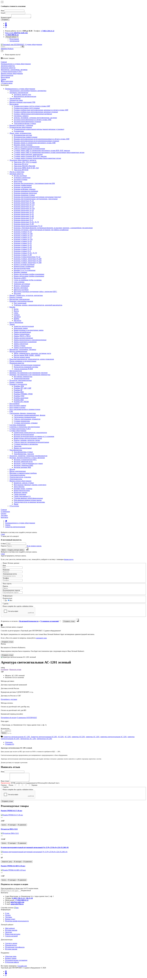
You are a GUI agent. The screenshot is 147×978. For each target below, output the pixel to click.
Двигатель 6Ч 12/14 (21, 164)
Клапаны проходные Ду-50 (24, 218)
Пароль (3, 546)
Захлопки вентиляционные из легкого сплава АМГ (32, 120)
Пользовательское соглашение (16, 960)
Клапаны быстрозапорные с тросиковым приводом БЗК (34, 183)
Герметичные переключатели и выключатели (30, 432)
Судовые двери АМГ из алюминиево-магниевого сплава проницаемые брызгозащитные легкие (49, 152)
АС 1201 (68, 737)
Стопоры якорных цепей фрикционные (28, 498)
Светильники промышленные (25, 417)
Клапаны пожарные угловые (24, 195)
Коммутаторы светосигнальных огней (28, 438)
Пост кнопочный (20, 303)
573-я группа (14, 506)
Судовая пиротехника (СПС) (20, 429)
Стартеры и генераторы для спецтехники (24, 427)
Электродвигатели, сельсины (20, 477)
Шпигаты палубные (21, 290)
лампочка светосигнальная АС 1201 (113, 737)
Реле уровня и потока (17, 407)
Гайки (16, 313)
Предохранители (15, 371)
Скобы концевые (20, 494)
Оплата (8, 915)
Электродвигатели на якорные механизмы (29, 502)
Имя (2, 11)
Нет (10, 600)
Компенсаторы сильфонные (24, 266)
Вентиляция (13, 104)
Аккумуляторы (14, 98)
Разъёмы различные (21, 398)
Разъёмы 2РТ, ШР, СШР (22, 388)
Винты (16, 311)
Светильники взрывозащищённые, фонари (29, 415)
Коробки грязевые (20, 272)
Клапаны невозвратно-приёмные (26, 191)
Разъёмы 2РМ (19, 386)
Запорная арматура (16, 174)
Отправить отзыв (7, 801)
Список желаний (11, 936)
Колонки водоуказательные (24, 434)
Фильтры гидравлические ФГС (25, 460)
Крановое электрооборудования (21, 301)
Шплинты (17, 320)
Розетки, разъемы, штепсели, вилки (27, 440)
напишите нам (41, 638)
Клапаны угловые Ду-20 (23, 241)
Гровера (17, 315)
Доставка (8, 917)
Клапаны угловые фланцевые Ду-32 (27, 257)
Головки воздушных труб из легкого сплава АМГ (32, 106)
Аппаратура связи (16, 100)
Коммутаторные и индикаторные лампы (28, 330)
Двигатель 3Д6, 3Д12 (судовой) (25, 162)
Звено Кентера (19, 487)
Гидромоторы (19, 131)
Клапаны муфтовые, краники (24, 189)
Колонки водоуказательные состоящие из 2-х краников (34, 436)
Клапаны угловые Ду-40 (23, 247)
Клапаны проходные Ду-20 (24, 210)
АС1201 (61, 737)
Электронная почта (10, 574)
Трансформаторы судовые (23, 452)
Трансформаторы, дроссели (24, 454)
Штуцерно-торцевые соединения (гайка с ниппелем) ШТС (35, 291)
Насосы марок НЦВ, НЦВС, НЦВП (27, 355)
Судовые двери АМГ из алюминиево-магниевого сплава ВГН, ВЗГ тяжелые (42, 150)
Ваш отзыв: (5, 781)
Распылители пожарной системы (26, 367)
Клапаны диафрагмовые (23, 185)
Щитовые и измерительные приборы (23, 473)
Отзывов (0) (9, 744)
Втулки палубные (20, 176)
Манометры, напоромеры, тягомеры (22, 349)
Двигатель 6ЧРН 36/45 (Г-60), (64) (26, 168)
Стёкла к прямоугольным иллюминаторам (29, 148)
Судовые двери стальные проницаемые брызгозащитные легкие (37, 158)
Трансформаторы (15, 450)
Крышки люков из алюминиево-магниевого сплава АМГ (35, 143)
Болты (16, 309)
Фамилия (6, 570)
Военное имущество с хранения (21, 125)
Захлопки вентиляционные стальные (27, 121)
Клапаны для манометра (23, 187)
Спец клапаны (19, 282)
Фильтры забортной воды (23, 461)
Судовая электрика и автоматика (26, 444)
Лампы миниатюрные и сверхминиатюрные (30, 340)
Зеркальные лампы (21, 328)
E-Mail (3, 544)
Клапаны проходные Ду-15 (24, 206)
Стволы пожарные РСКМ (23, 369)
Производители (11, 945)
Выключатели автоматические (25, 96)
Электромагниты (15, 479)
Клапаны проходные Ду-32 (24, 214)
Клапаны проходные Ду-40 (24, 216)
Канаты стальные (15, 297)
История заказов (11, 930)
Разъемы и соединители (18, 384)
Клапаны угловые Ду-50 (23, 249)
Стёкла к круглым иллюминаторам (26, 147)
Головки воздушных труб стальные (27, 108)
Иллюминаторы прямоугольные (25, 137)
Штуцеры (17, 293)
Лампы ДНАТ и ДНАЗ (22, 336)
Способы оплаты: (7, 908)
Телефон (6, 578)
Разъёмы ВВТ (19, 392)
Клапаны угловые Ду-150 (23, 239)
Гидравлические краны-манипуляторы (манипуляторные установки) (39, 129)
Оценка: (4, 785)
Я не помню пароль (34, 546)
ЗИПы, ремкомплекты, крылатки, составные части (32, 353)
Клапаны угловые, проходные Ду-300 (27, 262)
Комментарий (6, 17)
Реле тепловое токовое (17, 405)
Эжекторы (17, 446)
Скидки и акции (11, 943)
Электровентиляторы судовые (25, 123)
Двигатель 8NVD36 (21, 170)
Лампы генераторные (22, 334)
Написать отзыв (15, 669)
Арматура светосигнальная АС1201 (44, 737)
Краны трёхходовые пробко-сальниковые (29, 276)
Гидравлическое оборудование (20, 127)
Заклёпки (17, 317)
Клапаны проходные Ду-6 (23, 220)
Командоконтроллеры (22, 490)
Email (3, 13)
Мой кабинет (10, 928)
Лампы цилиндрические (23, 347)
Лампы (12, 324)
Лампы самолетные (21, 344)
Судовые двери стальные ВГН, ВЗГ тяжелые (30, 156)
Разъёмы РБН (19, 400)
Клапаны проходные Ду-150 (24, 208)
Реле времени (14, 403)
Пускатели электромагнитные (20, 380)
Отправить (5, 19)
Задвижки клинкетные (22, 177)
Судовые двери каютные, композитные (28, 154)
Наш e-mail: (16, 33)
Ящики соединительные (23, 448)
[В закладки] (8, 733)
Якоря (16, 504)
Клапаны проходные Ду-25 (24, 212)
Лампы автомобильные (22, 332)
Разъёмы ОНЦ (19, 396)
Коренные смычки (20, 492)
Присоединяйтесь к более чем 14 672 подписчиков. (20, 888)
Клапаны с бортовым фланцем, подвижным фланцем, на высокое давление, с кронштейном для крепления (53, 228)
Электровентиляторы (17, 475)
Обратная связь (10, 956)
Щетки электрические (17, 471)
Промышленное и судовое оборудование (20, 89)
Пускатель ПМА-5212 (9, 829)
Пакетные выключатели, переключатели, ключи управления (31, 359)
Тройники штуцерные (22, 284)
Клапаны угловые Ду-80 (23, 255)
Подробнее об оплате (8, 718)
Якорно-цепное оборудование (20, 481)
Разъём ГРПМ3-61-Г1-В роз (11, 811)
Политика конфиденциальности (17, 921)
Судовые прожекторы (22, 421)
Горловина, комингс (21, 116)
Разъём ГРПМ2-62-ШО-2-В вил (13, 866)
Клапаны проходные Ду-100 (24, 203)
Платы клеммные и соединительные (22, 361)
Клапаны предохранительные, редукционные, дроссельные (36, 199)
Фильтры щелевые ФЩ (22, 467)
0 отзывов (4, 669)
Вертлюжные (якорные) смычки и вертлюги (30, 485)
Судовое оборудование (17, 431)
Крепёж (12, 307)
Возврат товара (10, 958)
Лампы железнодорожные (23, 338)
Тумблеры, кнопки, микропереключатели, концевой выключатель (38, 305)
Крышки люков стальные (23, 145)
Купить (4, 733)
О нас (7, 913)
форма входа (68, 559)
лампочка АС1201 (78, 737)
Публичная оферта (12, 962)
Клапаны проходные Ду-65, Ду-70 (26, 222)
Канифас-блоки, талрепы (23, 488)
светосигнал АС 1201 (28, 739)
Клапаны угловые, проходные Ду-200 (27, 259)
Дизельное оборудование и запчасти (22, 160)
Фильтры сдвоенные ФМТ (23, 465)
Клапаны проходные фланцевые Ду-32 (28, 226)
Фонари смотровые (21, 288)
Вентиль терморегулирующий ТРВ (22, 102)
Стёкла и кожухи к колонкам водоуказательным (31, 442)
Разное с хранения (16, 382)
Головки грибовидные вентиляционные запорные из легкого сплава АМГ (41, 110)
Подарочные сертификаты (15, 947)
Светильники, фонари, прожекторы (22, 413)
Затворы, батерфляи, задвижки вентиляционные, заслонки (35, 118)
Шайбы (16, 318)
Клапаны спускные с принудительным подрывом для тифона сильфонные (41, 230)
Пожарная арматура (16, 363)
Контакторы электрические (19, 299)
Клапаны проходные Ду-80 (24, 224)
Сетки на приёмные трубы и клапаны (28, 280)
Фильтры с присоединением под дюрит (28, 463)
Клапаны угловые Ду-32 (23, 245)
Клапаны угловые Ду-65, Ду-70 (25, 253)
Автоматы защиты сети (22, 94)
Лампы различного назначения (25, 342)
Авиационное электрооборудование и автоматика (27, 91)
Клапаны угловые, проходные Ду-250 (27, 261)
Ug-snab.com (22, 966)
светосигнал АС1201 (44, 739)
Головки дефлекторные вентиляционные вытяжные (33, 114)
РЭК (11, 411)
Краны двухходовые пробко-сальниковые (29, 274)
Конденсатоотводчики (22, 268)
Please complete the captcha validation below (18, 606)
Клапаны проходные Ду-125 (24, 205)
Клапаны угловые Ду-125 (23, 235)
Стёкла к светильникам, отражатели (27, 419)
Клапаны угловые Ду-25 (23, 243)
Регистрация (14, 39)
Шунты (12, 469)
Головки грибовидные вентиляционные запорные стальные (36, 112)
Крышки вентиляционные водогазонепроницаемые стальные (36, 141)
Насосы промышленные (18, 351)
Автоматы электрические (18, 92)
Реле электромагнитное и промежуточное (24, 409)
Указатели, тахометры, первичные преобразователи (28, 456)
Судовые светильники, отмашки (26, 423)
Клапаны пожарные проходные (25, 193)
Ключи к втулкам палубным (24, 264)
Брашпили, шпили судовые (24, 483)
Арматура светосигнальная (24, 326)
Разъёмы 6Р (18, 390)
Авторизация (14, 41)
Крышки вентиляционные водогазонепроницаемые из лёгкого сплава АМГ (42, 139)
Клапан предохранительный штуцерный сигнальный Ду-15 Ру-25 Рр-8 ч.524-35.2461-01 (35, 847)
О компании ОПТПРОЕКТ (27, 718)
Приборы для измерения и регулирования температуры (29, 375)
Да (6, 600)
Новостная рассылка (12, 934)
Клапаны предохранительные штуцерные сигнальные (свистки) (37, 197)
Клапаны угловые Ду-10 (23, 232)
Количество (5, 728)
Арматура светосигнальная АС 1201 (16, 737)
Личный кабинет (11, 37)
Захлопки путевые (20, 179)
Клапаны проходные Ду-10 (24, 201)
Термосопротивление (21, 378)
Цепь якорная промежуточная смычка (28, 500)
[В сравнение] (10, 733)
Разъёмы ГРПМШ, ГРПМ (23, 394)
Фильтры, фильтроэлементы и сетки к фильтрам (27, 458)
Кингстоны (18, 181)
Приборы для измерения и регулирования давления (28, 373)
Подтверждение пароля (11, 590)
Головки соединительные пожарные (27, 365)
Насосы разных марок (22, 357)
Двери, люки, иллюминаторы (20, 133)
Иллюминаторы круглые (23, 135)
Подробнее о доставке (9, 699)
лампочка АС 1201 (92, 737)
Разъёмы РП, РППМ (21, 402)
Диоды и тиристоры (16, 172)
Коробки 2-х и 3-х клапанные (24, 270)
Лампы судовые (19, 346)
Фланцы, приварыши (21, 286)
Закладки (8, 932)
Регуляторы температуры (23, 376)
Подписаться (7, 598)
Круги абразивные (16, 322)
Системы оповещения (17, 425)
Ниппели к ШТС (20, 278)
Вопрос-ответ (10, 919)
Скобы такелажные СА (22, 496)
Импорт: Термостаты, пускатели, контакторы (26, 295)
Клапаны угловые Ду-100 (23, 233)
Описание (9, 742)
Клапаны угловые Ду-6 (22, 251)
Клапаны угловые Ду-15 (23, 237)
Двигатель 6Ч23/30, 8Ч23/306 (24, 166)
